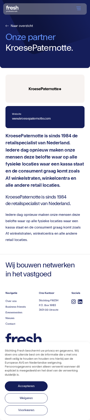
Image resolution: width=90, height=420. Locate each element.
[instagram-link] (73, 301)
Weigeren (26, 398)
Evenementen (13, 312)
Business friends (15, 306)
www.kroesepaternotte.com (31, 118)
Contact (10, 323)
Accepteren (26, 386)
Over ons (11, 301)
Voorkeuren (26, 410)
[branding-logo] (12, 8)
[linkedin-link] (80, 301)
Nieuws (9, 318)
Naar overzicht (20, 26)
